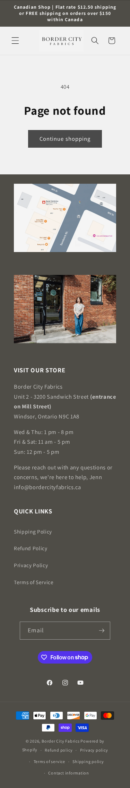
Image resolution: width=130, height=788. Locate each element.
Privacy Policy (31, 565)
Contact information (68, 773)
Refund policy (58, 750)
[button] (15, 40)
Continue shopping (65, 138)
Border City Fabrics (61, 741)
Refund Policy (30, 548)
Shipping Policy (33, 531)
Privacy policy (94, 750)
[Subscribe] (101, 631)
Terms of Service (34, 582)
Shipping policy (88, 761)
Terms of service (49, 761)
